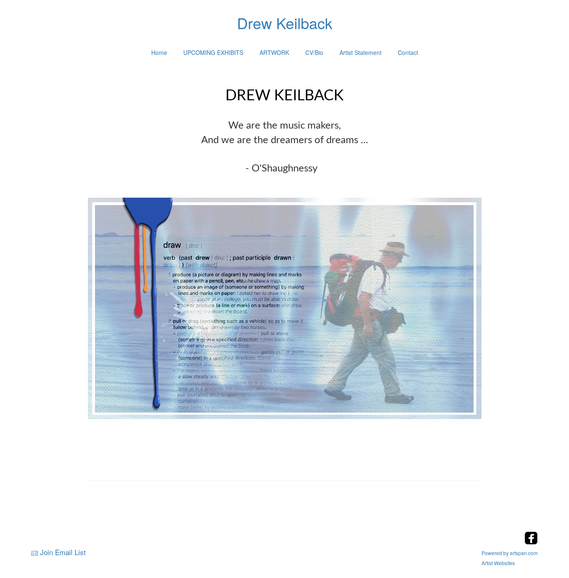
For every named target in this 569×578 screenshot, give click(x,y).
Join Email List (63, 552)
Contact (408, 52)
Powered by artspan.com (510, 552)
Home (159, 52)
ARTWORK (274, 52)
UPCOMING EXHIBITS (213, 52)
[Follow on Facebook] (531, 542)
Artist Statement (360, 52)
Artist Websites (498, 562)
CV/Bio (314, 52)
